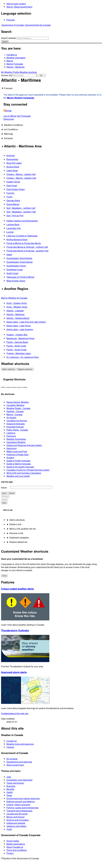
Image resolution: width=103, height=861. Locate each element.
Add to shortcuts (8, 369)
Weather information (16, 57)
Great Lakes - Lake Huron (18, 325)
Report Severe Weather (17, 402)
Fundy (9, 196)
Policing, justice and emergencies (22, 807)
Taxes (9, 795)
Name (4, 487)
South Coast (12, 273)
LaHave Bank (12, 224)
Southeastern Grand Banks (19, 258)
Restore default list (18, 542)
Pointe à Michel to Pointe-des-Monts (23, 243)
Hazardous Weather (15, 442)
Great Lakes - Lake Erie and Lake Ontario (26, 321)
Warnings (8, 133)
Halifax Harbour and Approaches (22, 220)
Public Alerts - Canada (17, 429)
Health (9, 792)
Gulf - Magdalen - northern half (20, 208)
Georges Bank (13, 200)
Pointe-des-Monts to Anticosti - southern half (27, 250)
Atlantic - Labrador (15, 310)
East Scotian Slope (15, 189)
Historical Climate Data (17, 454)
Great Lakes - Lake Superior (19, 329)
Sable (9, 254)
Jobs (8, 776)
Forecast (8, 88)
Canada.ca (11, 54)
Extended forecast (15, 426)
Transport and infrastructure (19, 810)
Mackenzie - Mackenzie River (20, 338)
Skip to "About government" (19, 6)
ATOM (8, 110)
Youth (9, 829)
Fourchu (10, 193)
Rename (5, 496)
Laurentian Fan (13, 228)
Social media (12, 840)
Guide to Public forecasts (18, 460)
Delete (4, 500)
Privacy (10, 853)
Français (10, 19)
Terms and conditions (16, 850)
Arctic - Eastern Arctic (16, 303)
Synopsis (8, 138)
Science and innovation (17, 819)
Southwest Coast (14, 269)
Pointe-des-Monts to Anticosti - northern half (27, 247)
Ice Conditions (11, 129)
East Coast (11, 185)
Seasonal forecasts (15, 423)
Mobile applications (15, 843)
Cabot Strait (12, 170)
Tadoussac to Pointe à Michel (20, 277)
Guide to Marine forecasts (18, 463)
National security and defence (20, 801)
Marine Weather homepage (20, 97)
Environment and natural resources (23, 798)
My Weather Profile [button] (10, 72)
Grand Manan (12, 204)
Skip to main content (16, 3)
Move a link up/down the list (22, 528)
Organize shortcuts (25, 369)
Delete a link (15, 524)
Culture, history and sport (18, 804)
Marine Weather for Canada (14, 297)
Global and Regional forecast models (24, 445)
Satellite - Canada (15, 411)
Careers (10, 747)
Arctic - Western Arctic (16, 306)
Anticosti (10, 155)
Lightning (10, 432)
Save (4, 493)
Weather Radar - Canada (18, 408)
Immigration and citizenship (19, 779)
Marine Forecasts (14, 63)
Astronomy (11, 448)
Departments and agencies (19, 761)
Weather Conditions (13, 124)
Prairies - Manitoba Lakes (18, 353)
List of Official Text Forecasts (17, 115)
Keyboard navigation (19, 537)
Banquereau (12, 159)
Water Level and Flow (16, 451)
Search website (8, 38)
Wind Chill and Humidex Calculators (23, 473)
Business (10, 786)
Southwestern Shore (16, 265)
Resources (8, 119)
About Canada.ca (14, 847)
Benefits (10, 789)
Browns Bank (12, 166)
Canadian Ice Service (16, 420)
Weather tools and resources (20, 744)
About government (15, 764)
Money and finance (15, 816)
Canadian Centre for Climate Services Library (28, 469)
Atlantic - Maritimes (15, 66)
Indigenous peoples (15, 823)
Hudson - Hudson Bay (16, 334)
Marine (9, 60)
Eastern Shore (13, 181)
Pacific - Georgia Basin (17, 342)
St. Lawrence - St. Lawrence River (22, 357)
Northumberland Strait (16, 239)
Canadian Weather (15, 405)
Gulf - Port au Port (14, 215)
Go (41, 75)
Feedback (14, 713)
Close (4, 576)
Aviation (10, 457)
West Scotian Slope (15, 280)
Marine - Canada (14, 414)
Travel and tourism (15, 783)
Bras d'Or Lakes (14, 163)
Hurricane (11, 436)
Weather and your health (18, 476)
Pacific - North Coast (16, 345)
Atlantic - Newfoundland (17, 318)
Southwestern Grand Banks (19, 262)
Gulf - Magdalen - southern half (21, 211)
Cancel (11, 493)
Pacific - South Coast (16, 349)
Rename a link (16, 533)
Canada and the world (16, 813)
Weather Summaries (16, 439)
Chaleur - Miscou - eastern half (21, 174)
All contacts (11, 758)
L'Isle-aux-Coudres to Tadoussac (22, 235)
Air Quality (11, 417)
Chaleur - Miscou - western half (21, 178)
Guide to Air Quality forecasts (20, 466)
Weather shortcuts (28, 72)
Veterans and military (16, 826)
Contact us (11, 740)
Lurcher (10, 232)
